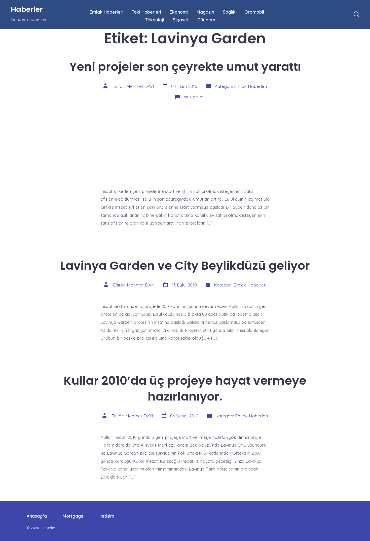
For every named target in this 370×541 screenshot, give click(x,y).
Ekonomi (179, 12)
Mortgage (73, 516)
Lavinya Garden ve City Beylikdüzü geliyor (185, 265)
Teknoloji (154, 19)
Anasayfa (37, 516)
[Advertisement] (185, 142)
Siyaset (181, 19)
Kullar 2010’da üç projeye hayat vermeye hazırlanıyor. (185, 388)
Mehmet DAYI (140, 86)
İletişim (106, 516)
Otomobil (254, 12)
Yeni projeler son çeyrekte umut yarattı (185, 66)
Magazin (205, 12)
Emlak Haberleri (106, 12)
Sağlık (229, 12)
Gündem (206, 19)
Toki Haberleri (146, 12)
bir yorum (193, 96)
